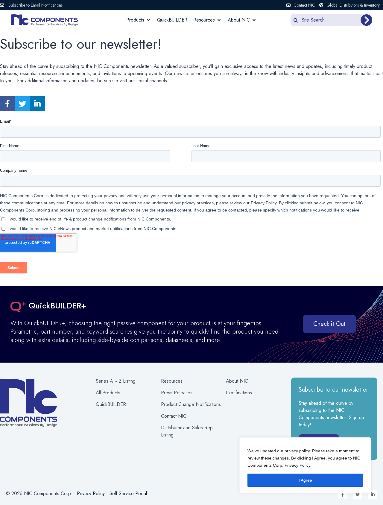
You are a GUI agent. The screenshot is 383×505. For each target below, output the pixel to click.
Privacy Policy (297, 465)
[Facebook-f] (7, 103)
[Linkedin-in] (37, 103)
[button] (138, 20)
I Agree (305, 480)
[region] (305, 465)
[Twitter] (22, 103)
